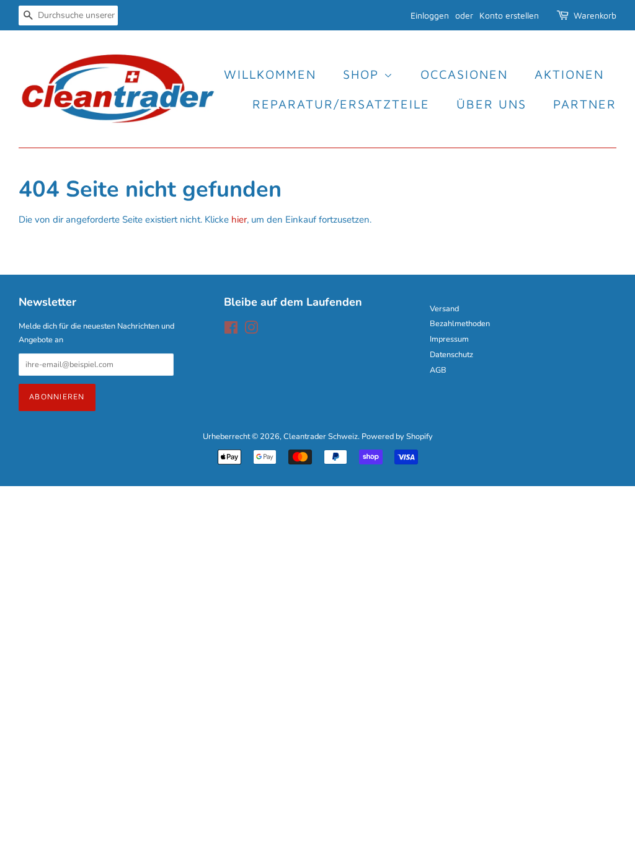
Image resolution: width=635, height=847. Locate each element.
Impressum (449, 339)
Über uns (491, 104)
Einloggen (430, 15)
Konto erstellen (509, 15)
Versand (444, 308)
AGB (438, 370)
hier (239, 219)
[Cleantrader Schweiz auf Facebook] (231, 330)
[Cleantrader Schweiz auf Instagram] (251, 330)
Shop (363, 74)
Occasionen (464, 74)
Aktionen (569, 74)
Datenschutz (451, 354)
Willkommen (270, 74)
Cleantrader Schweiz (320, 436)
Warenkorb (595, 15)
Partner (584, 104)
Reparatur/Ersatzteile (341, 104)
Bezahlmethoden (460, 323)
